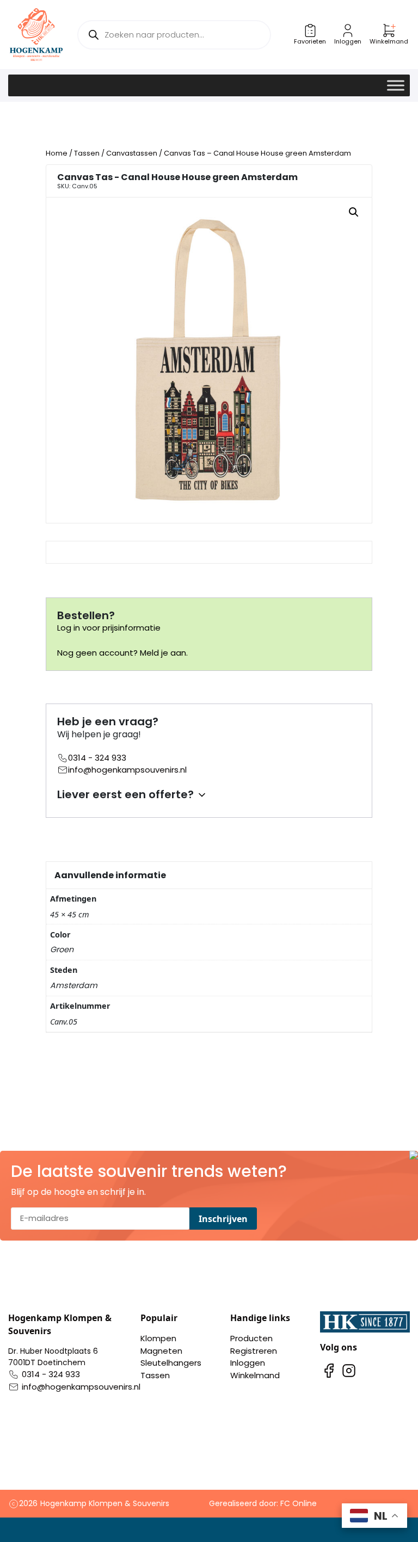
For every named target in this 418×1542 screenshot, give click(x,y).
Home (56, 153)
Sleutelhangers (170, 1362)
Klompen (158, 1338)
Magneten (161, 1350)
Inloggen (247, 1362)
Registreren (253, 1350)
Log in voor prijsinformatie (109, 627)
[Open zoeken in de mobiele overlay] (174, 35)
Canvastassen (131, 153)
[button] (354, 212)
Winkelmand (255, 1375)
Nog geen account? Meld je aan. (122, 652)
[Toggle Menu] (395, 85)
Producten (251, 1338)
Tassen (87, 153)
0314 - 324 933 (97, 757)
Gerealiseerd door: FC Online (263, 1503)
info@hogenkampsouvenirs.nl (127, 769)
